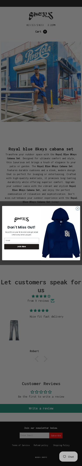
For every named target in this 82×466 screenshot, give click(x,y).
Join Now (21, 246)
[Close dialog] (77, 208)
